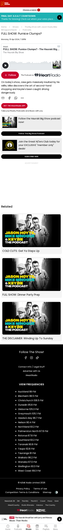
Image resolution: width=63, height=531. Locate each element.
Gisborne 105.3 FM (28, 409)
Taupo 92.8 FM (26, 448)
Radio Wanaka (28, 505)
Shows (16, 27)
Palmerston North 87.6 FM (33, 431)
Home (3, 27)
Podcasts (27, 30)
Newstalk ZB (10, 501)
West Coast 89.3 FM (29, 470)
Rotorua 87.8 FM (27, 435)
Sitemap (47, 492)
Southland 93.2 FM (28, 440)
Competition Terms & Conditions (22, 492)
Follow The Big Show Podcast (31, 125)
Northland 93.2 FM (28, 426)
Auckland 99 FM (27, 391)
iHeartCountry (13, 505)
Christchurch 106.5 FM (30, 400)
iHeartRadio (31, 375)
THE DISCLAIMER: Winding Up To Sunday (31, 321)
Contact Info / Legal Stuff (31, 366)
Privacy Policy (23, 488)
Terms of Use (40, 488)
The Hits (25, 501)
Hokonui (39, 505)
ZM (18, 501)
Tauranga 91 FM (27, 453)
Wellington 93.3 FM (28, 466)
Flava (50, 501)
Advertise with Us (31, 371)
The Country (50, 505)
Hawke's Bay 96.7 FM (29, 418)
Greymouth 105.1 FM (29, 413)
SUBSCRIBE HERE (31, 148)
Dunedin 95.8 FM (27, 404)
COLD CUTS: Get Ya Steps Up (31, 233)
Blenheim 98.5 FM (28, 396)
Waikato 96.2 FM (27, 457)
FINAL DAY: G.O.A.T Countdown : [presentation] (31, 17)
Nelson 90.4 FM (26, 422)
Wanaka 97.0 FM (27, 462)
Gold (56, 501)
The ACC (34, 501)
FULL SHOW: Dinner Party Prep (31, 277)
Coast (42, 501)
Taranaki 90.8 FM (27, 444)
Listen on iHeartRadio (31, 519)
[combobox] (22, 98)
